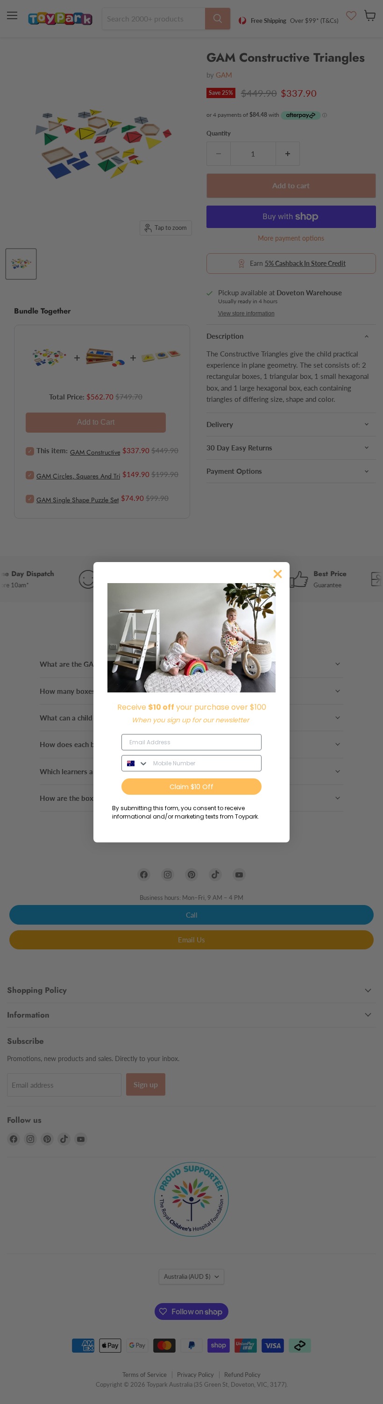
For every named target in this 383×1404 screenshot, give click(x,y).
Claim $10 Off (191, 786)
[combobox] (135, 763)
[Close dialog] (278, 574)
